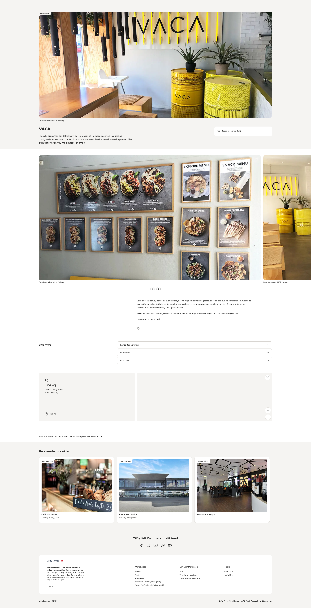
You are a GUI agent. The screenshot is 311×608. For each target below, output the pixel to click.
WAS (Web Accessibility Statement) (256, 601)
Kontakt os (228, 575)
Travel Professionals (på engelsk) (149, 585)
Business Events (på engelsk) (148, 582)
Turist (137, 575)
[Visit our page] (148, 545)
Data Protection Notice (229, 601)
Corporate (139, 578)
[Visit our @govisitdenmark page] (163, 545)
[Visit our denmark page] (141, 545)
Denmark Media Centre (190, 578)
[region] (204, 397)
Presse (138, 571)
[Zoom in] (268, 410)
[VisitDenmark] (55, 561)
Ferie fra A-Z (229, 571)
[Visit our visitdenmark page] (155, 545)
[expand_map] (267, 377)
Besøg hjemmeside (230, 131)
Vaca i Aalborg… (158, 319)
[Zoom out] (268, 417)
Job (181, 571)
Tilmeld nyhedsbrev (188, 575)
